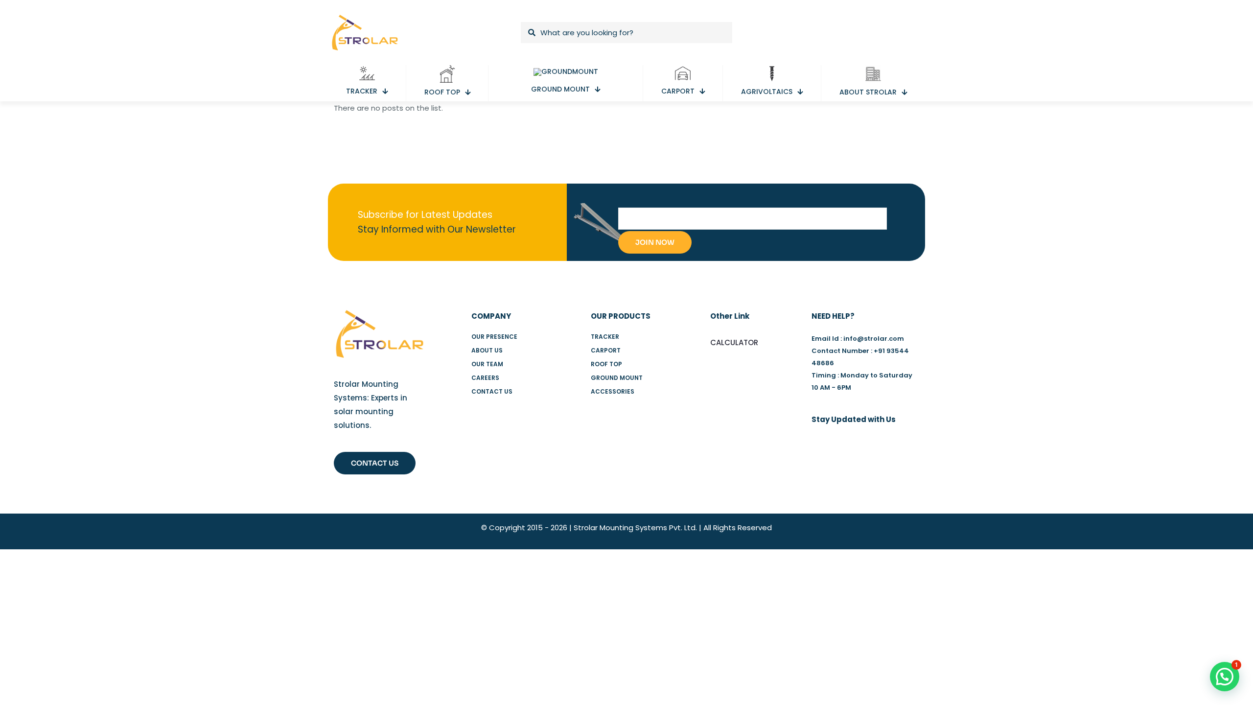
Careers (485, 378)
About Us (487, 350)
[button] (1224, 676)
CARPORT (606, 350)
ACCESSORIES (612, 391)
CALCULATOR (734, 342)
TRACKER (605, 336)
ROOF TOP (606, 364)
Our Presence (494, 336)
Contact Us (491, 391)
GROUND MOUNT (617, 378)
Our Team (487, 364)
